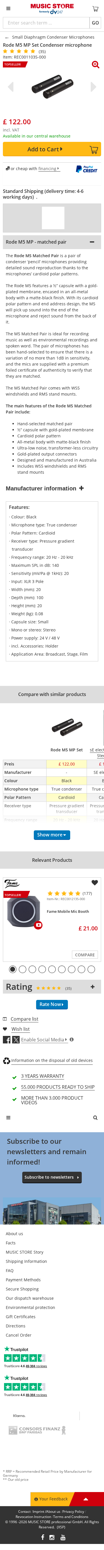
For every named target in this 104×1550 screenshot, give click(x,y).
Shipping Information (26, 1261)
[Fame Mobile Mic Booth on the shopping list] (95, 883)
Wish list (21, 1029)
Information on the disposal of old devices (52, 1060)
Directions (15, 1326)
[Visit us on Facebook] (42, 1538)
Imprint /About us (46, 1511)
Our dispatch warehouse (30, 1298)
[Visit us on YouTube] (63, 1538)
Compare (85, 955)
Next (92, 87)
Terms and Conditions (70, 1516)
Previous (11, 87)
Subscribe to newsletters (49, 1177)
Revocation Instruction (33, 1516)
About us (14, 1233)
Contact (24, 1511)
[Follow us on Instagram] (52, 1538)
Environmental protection (30, 1307)
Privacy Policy (73, 1511)
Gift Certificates (21, 1316)
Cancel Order (18, 1335)
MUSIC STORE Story (24, 1252)
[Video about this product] (53, 218)
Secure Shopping (22, 1289)
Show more (49, 835)
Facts (11, 1243)
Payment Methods (23, 1279)
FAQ (10, 1270)
